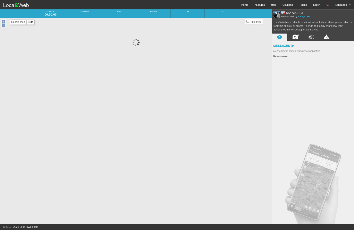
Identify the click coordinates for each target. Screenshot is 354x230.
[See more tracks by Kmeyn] (276, 14)
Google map (18, 22)
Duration (50, 11)
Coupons (288, 5)
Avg (119, 11)
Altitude (153, 11)
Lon (221, 11)
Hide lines (255, 21)
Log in (316, 5)
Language (341, 5)
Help (273, 5)
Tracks (303, 5)
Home (244, 5)
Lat (187, 11)
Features (259, 5)
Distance (85, 11)
